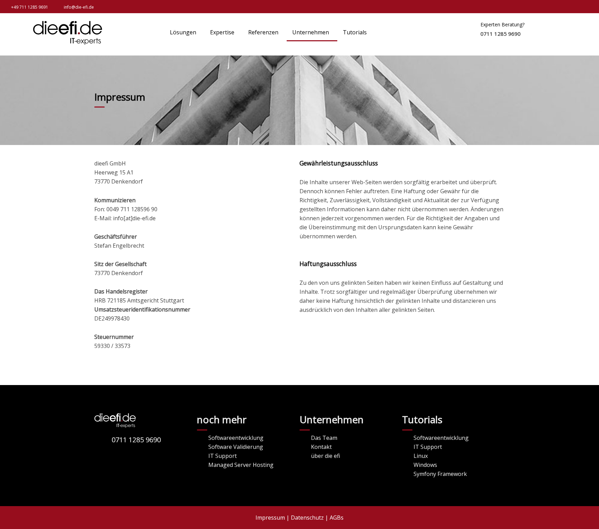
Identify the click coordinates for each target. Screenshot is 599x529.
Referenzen (263, 32)
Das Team (324, 438)
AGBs (337, 517)
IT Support (222, 456)
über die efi (325, 456)
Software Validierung (235, 447)
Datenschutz (307, 517)
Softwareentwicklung (235, 438)
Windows (425, 465)
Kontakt (321, 447)
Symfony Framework (440, 474)
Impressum (270, 517)
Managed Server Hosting (241, 465)
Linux (421, 456)
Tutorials (355, 32)
